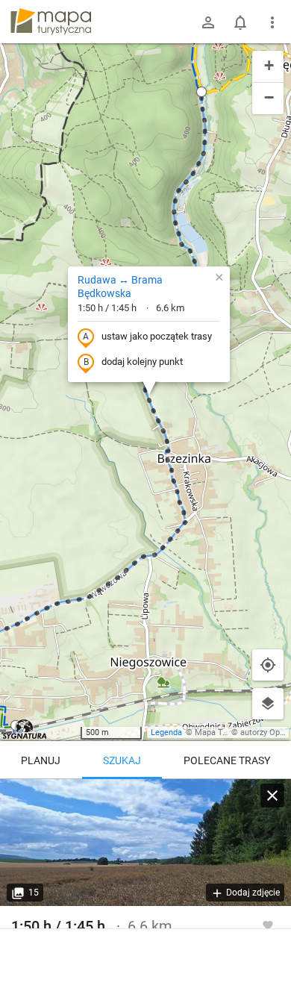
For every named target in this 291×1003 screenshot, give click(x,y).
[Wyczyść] (272, 795)
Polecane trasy (227, 760)
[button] (201, 92)
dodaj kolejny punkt (142, 361)
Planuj (40, 760)
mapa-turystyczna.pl (50, 21)
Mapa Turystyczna (228, 732)
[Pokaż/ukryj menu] (272, 22)
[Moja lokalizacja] (268, 665)
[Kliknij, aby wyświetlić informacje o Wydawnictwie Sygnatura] (25, 729)
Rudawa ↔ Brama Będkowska (120, 286)
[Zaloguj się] (208, 22)
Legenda (166, 732)
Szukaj (122, 760)
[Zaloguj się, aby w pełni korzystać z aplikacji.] (268, 925)
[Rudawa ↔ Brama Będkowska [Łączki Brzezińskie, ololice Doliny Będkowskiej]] (145, 842)
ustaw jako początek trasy (156, 336)
